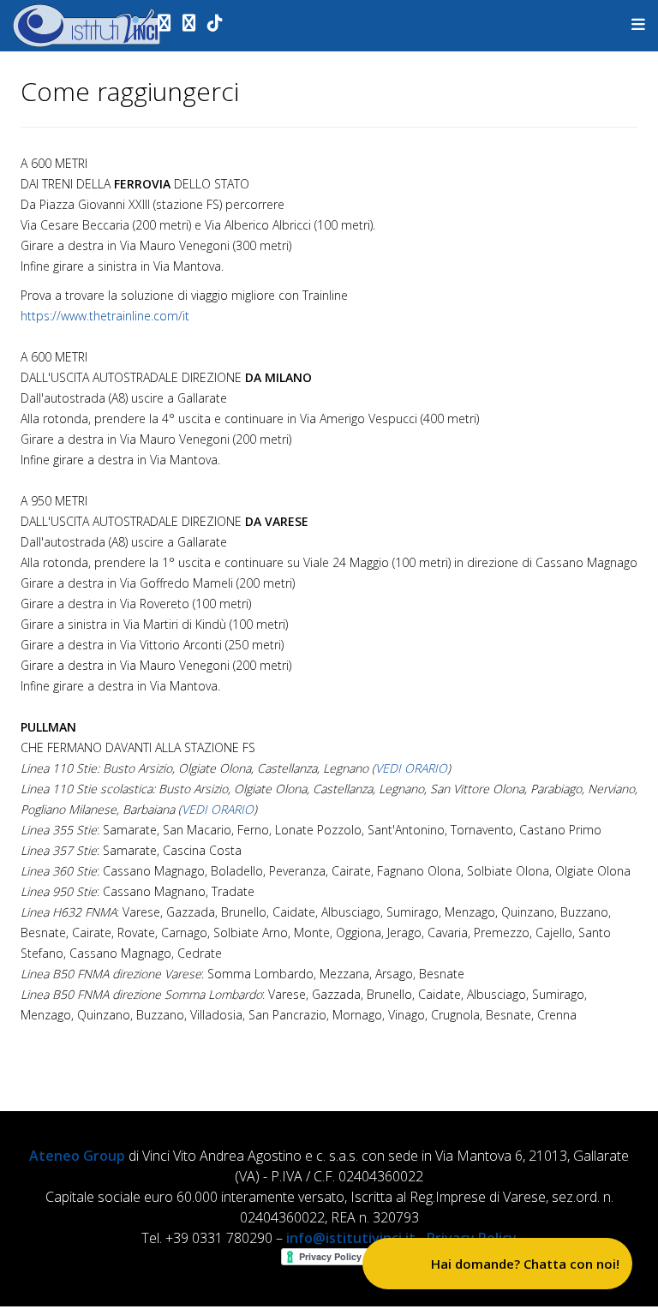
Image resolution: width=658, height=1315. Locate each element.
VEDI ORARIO (411, 768)
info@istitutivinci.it (351, 1237)
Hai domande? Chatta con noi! (525, 1263)
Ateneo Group (77, 1155)
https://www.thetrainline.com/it (105, 316)
